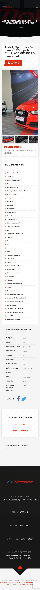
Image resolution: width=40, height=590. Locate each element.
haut (20, 570)
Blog (2, 582)
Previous (5, 102)
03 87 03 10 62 (20, 425)
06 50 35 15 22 (24, 525)
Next (35, 102)
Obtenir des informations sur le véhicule (20, 151)
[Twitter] (23, 399)
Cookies (9, 584)
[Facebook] (18, 399)
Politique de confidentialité (14, 582)
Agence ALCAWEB (27, 584)
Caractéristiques (13, 147)
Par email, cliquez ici (20, 431)
